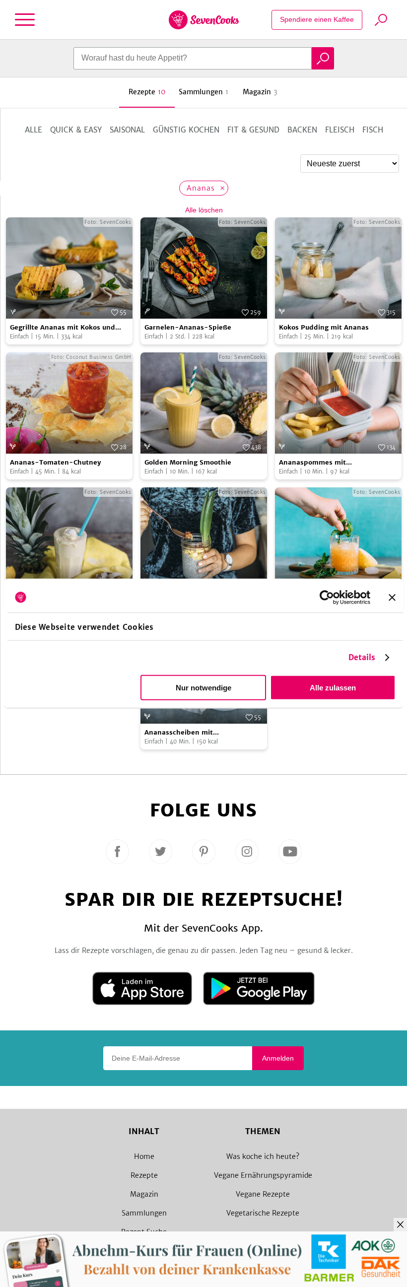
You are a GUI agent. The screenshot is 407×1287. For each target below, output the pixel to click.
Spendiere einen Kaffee (317, 19)
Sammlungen (144, 1213)
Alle (33, 130)
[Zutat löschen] (221, 188)
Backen (302, 130)
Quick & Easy (76, 130)
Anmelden (278, 1058)
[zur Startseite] (204, 20)
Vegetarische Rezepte (262, 1213)
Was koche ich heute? (262, 1156)
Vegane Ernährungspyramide (263, 1175)
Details (362, 657)
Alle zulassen (333, 687)
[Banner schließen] (392, 597)
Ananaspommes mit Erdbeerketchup (312, 463)
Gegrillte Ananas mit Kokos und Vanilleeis (62, 328)
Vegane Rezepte (263, 1194)
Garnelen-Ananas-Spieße (187, 327)
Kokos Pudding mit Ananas (324, 327)
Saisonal (127, 130)
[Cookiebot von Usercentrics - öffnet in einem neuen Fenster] (326, 597)
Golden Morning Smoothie (187, 462)
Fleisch (339, 130)
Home (144, 1156)
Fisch (372, 130)
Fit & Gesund (253, 130)
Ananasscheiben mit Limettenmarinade (178, 733)
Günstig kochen (186, 130)
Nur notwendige (203, 687)
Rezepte (144, 1175)
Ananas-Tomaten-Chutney (55, 462)
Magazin (144, 1194)
